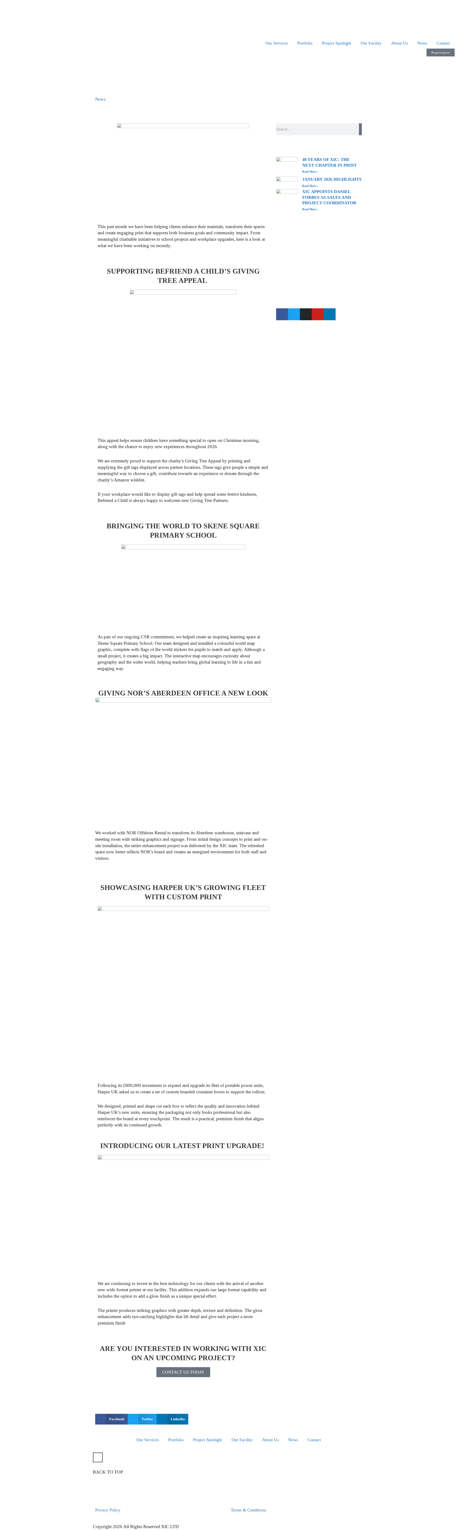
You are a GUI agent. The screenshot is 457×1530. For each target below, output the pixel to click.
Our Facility (371, 43)
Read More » (310, 171)
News (422, 43)
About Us (399, 43)
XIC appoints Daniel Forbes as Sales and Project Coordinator (330, 197)
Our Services (276, 43)
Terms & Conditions (248, 1510)
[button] (111, 1419)
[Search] (360, 129)
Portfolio (305, 43)
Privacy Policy (107, 1510)
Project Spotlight (336, 43)
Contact (443, 43)
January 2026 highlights (332, 179)
